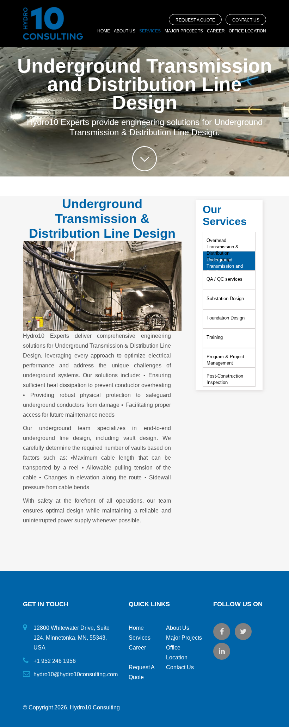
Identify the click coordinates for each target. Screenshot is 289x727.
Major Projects (184, 31)
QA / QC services (224, 279)
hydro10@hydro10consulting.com (75, 674)
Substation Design (225, 298)
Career (216, 31)
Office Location (247, 31)
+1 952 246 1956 (54, 661)
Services (150, 31)
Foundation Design (226, 318)
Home (103, 31)
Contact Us (245, 20)
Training (215, 337)
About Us (124, 31)
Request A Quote (195, 20)
